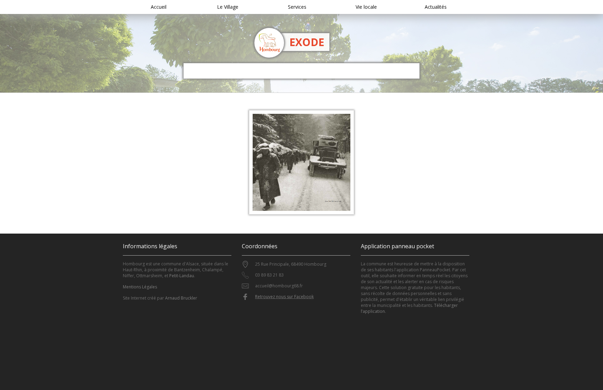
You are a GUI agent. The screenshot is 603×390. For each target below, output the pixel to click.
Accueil (158, 6)
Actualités (436, 6)
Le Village (227, 6)
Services (297, 6)
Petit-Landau (181, 276)
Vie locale (366, 6)
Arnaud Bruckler (181, 298)
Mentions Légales (140, 287)
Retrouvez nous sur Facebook (284, 297)
